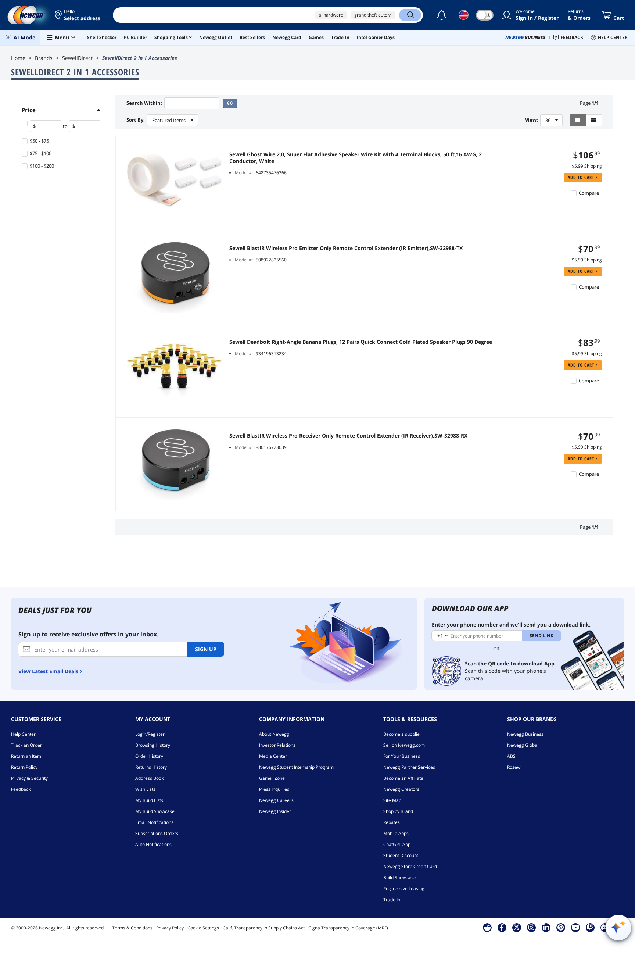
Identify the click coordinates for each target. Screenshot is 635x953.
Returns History (151, 767)
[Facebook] (502, 927)
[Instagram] (531, 927)
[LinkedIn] (546, 927)
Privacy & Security (29, 778)
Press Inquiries (274, 789)
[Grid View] (594, 120)
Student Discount (400, 855)
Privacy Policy (170, 928)
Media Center (273, 756)
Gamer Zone (272, 778)
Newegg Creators (401, 789)
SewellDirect (77, 57)
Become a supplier (402, 734)
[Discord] (604, 927)
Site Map (392, 800)
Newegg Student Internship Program (296, 767)
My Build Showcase (155, 811)
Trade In (391, 899)
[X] (516, 927)
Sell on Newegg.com (404, 745)
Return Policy (24, 767)
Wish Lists (145, 789)
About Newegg (274, 734)
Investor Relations (277, 745)
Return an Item (26, 756)
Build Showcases (400, 877)
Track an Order (26, 745)
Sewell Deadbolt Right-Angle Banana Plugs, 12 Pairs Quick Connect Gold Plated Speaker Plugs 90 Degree (360, 342)
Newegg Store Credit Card (410, 866)
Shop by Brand (398, 811)
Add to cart (582, 177)
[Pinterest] (560, 927)
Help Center (23, 734)
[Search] (410, 15)
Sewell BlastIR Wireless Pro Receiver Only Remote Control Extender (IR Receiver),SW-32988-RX (348, 435)
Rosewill (515, 767)
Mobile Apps (396, 833)
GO (230, 103)
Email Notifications (154, 822)
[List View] (578, 120)
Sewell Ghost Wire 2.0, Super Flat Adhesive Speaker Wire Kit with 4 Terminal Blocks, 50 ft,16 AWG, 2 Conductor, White (355, 157)
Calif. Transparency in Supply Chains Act (264, 928)
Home (18, 57)
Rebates (391, 822)
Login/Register (150, 734)
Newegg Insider (275, 811)
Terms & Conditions (132, 928)
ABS (511, 756)
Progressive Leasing (403, 888)
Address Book (149, 778)
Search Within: (144, 103)
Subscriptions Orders (156, 833)
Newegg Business (525, 734)
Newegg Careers (276, 800)
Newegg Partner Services (409, 767)
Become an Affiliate (403, 778)
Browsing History (152, 745)
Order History (149, 756)
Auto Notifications (153, 844)
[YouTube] (575, 927)
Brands (44, 57)
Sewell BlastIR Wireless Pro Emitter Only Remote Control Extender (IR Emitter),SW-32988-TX (346, 248)
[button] (78, 15)
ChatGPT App (396, 844)
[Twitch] (590, 927)
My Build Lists (149, 800)
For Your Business (401, 756)
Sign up (205, 649)
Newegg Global (522, 745)
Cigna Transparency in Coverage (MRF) (348, 928)
